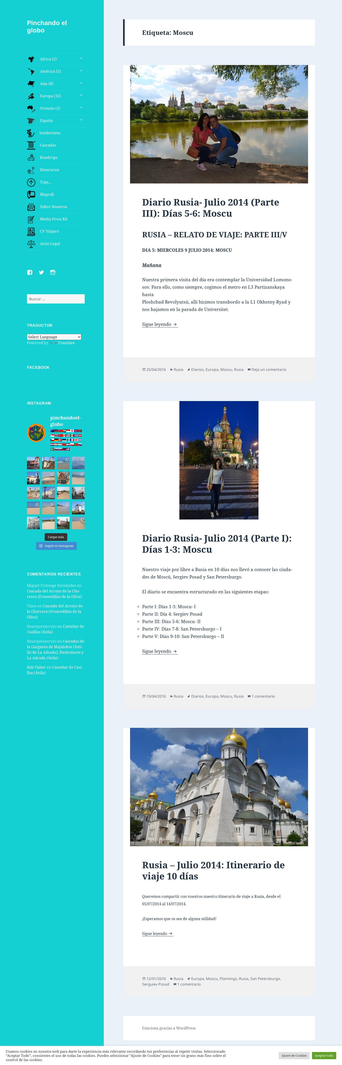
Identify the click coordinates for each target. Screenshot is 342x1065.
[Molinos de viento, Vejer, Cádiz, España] (78, 508)
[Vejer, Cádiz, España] (78, 493)
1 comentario (263, 696)
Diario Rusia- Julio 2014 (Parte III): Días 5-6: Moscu (210, 207)
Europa (212, 369)
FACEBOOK (38, 367)
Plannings (228, 978)
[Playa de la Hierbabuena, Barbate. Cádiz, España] (48, 523)
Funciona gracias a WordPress (169, 1028)
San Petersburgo (265, 978)
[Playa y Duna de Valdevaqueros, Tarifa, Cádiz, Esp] (48, 478)
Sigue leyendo (160, 324)
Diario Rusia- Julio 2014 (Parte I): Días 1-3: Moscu (217, 543)
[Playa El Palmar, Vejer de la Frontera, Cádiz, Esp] (78, 523)
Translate (66, 342)
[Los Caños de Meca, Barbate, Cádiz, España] (63, 478)
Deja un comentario (268, 369)
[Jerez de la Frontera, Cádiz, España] (48, 463)
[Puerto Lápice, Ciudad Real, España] (33, 463)
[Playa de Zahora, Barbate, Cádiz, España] (63, 493)
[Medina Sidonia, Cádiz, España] (63, 523)
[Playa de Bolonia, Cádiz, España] (78, 478)
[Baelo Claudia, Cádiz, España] (33, 493)
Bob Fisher (36, 667)
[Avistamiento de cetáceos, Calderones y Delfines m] (78, 463)
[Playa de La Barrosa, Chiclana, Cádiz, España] (33, 508)
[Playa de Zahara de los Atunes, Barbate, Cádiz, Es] (48, 508)
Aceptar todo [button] (324, 1055)
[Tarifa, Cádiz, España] (33, 478)
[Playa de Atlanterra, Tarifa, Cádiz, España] (63, 463)
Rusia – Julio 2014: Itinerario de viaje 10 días (213, 870)
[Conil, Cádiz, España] (48, 493)
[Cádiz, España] (33, 523)
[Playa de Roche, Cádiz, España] (63, 508)
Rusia (178, 369)
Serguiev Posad (155, 984)
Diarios (197, 369)
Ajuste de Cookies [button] (294, 1055)
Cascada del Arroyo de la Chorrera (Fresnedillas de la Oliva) (55, 611)
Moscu (226, 369)
